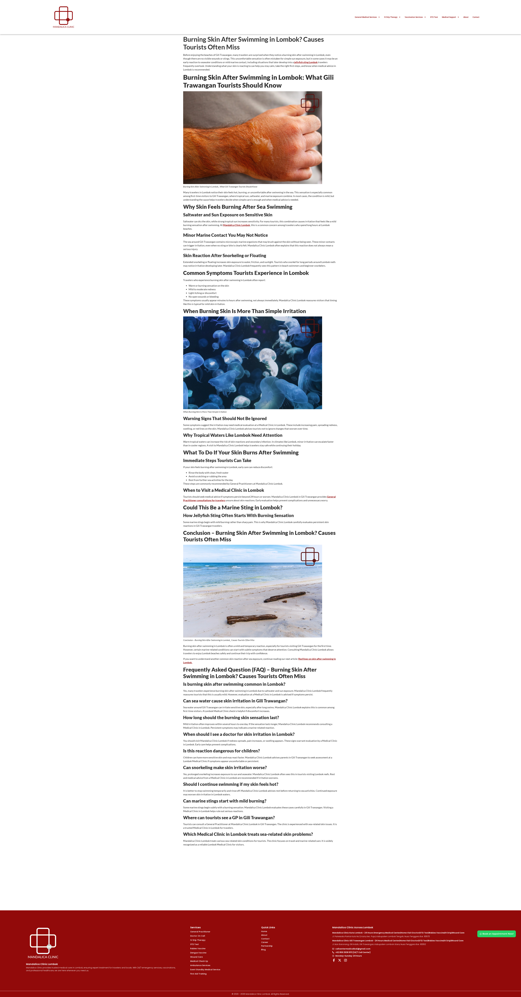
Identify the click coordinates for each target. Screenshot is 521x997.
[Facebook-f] (333, 960)
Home (264, 931)
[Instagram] (345, 960)
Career (264, 942)
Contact (476, 17)
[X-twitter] (339, 960)
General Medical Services (366, 17)
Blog (263, 950)
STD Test (434, 17)
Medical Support (449, 17)
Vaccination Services (414, 17)
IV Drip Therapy (390, 17)
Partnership (267, 946)
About (465, 17)
